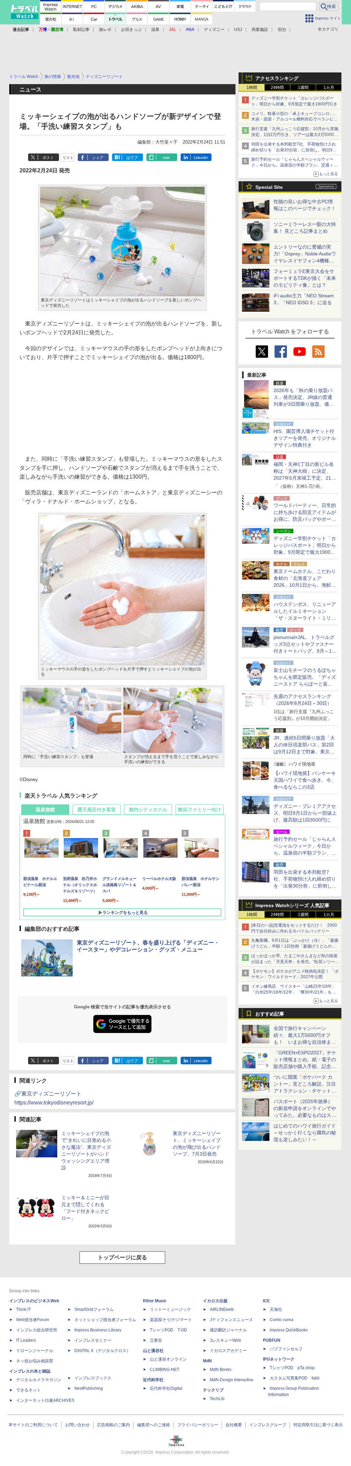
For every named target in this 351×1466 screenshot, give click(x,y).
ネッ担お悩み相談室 (34, 1361)
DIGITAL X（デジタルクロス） (102, 1350)
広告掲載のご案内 (113, 1424)
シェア (98, 158)
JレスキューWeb (225, 1340)
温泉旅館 (45, 809)
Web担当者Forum (32, 1319)
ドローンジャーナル (34, 1350)
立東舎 (156, 1340)
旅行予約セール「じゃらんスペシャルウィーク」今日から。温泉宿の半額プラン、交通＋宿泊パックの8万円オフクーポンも (294, 165)
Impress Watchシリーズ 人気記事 (292, 905)
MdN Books (220, 1369)
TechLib (217, 1398)
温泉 (155, 29)
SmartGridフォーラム (94, 1309)
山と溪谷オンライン (168, 1359)
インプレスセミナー (92, 1340)
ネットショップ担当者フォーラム (105, 1319)
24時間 (277, 87)
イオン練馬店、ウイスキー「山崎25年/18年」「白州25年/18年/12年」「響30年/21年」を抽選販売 (293, 992)
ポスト (48, 158)
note (166, 158)
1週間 (303, 87)
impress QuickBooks (289, 1330)
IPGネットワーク (278, 1359)
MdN (207, 1361)
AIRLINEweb (222, 1309)
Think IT (23, 1309)
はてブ (132, 158)
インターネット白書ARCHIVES (45, 1400)
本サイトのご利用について (33, 1424)
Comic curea (281, 1319)
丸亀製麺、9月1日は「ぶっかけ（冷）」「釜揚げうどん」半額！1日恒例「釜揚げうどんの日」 (294, 946)
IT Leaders (26, 1340)
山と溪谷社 (153, 1350)
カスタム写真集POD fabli (294, 1378)
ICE (266, 1300)
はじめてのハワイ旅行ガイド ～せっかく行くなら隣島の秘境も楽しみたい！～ (305, 1132)
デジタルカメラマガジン (38, 1379)
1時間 (251, 87)
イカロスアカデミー (228, 1350)
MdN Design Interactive (231, 1379)
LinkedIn (201, 158)
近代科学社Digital (166, 1388)
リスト (68, 158)
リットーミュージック (170, 1309)
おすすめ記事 (269, 1014)
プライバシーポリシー (197, 1424)
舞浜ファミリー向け (199, 809)
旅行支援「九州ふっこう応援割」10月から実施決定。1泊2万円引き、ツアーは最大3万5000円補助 (294, 134)
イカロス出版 (215, 1300)
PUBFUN (271, 1340)
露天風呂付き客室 (96, 809)
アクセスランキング (277, 78)
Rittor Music (155, 1300)
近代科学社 (153, 1379)
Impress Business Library (97, 1330)
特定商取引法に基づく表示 (318, 1424)
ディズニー (214, 29)
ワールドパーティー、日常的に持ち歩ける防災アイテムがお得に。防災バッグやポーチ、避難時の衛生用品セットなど (305, 519)
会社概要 (234, 1424)
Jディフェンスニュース (231, 1319)
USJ (238, 29)
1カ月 (329, 87)
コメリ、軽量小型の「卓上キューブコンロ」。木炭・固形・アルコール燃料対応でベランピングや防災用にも (294, 119)
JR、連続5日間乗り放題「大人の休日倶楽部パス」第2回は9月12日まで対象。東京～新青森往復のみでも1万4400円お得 (304, 751)
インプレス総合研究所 (36, 1330)
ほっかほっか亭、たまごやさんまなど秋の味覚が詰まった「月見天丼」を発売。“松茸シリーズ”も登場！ (294, 961)
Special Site (269, 187)
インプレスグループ (267, 1424)
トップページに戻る (122, 1257)
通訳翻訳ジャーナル (228, 1330)
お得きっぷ (131, 29)
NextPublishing (88, 1388)
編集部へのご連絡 (153, 1424)
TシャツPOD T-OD (168, 1330)
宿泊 (282, 29)
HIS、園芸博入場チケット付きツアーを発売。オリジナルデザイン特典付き (305, 438)
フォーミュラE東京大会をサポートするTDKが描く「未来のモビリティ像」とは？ (305, 278)
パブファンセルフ (286, 1349)
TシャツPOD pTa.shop (292, 1367)
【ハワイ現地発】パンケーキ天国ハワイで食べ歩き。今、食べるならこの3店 (305, 780)
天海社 (276, 1309)
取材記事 (81, 29)
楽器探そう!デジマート (171, 1319)
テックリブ (213, 1390)
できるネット (28, 1390)
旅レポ (105, 29)
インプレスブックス (92, 1378)
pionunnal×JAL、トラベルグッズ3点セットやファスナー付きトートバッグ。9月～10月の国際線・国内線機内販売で (305, 650)
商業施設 (260, 29)
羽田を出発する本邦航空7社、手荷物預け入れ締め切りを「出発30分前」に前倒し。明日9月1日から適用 (295, 150)
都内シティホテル (148, 809)
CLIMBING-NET (164, 1369)
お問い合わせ (77, 1424)
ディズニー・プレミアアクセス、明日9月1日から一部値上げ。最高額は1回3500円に (305, 813)
